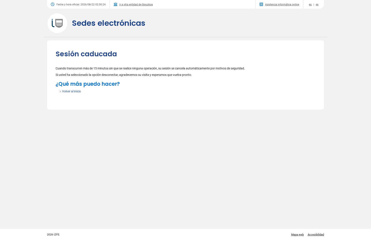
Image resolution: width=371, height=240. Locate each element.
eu (310, 4)
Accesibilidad (316, 234)
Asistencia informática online (282, 4)
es (317, 4)
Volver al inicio (71, 91)
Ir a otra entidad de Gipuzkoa (136, 4)
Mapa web (297, 234)
